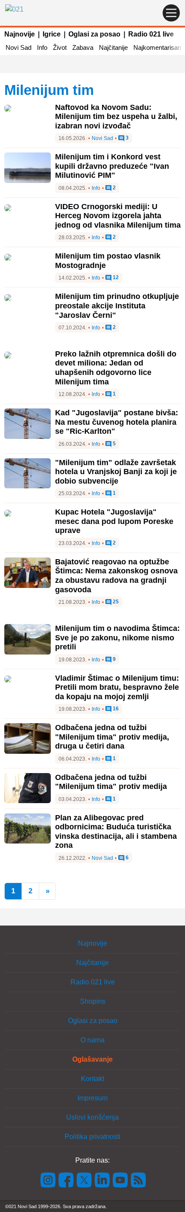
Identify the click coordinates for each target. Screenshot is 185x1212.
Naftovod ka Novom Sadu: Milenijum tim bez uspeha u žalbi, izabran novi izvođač (116, 116)
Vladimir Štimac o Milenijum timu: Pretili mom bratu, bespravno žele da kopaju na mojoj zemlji (117, 687)
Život (60, 47)
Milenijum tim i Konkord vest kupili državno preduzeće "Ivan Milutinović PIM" (112, 166)
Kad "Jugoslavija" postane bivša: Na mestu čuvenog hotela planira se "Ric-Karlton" (116, 421)
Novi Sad (18, 47)
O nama (92, 1040)
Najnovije (19, 34)
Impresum (92, 1098)
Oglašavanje (92, 1059)
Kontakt (92, 1078)
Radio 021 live (151, 34)
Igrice (52, 34)
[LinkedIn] (102, 1179)
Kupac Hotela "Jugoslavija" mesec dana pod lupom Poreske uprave (114, 521)
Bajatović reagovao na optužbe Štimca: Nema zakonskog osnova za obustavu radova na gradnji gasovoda (116, 575)
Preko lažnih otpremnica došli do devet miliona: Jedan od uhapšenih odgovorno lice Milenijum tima (115, 368)
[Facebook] (66, 1179)
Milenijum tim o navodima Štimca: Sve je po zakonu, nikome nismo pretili (117, 637)
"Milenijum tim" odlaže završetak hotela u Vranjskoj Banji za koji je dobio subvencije (116, 471)
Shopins (92, 1001)
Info (42, 47)
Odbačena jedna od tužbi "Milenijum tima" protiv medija (111, 782)
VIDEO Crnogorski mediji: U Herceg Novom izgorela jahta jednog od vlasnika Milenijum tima (118, 215)
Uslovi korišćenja (92, 1117)
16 (115, 709)
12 (115, 277)
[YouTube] (120, 1179)
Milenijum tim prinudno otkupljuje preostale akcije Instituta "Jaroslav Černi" (117, 305)
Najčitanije (113, 47)
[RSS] (138, 1179)
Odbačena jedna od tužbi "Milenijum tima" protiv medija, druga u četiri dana (112, 736)
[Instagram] (48, 1179)
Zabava (82, 47)
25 (115, 602)
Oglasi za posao (94, 34)
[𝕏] (84, 1179)
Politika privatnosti (92, 1136)
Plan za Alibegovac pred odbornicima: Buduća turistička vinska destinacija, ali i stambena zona (116, 831)
